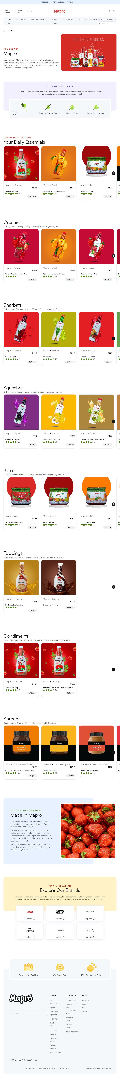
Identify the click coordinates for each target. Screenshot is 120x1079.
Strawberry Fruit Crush (89, 274)
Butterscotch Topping (14, 605)
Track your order (54, 1039)
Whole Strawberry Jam (14, 522)
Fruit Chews (53, 1024)
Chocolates (54, 1030)
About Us (20, 11)
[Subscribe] (45, 1012)
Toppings (54, 1019)
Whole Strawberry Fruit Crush (16, 274)
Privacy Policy (68, 1026)
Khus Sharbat (48, 357)
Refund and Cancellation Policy (46, 1068)
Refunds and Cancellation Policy (71, 1009)
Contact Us (70, 1000)
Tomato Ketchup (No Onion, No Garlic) (58, 688)
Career (84, 1012)
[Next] (113, 173)
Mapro (13, 31)
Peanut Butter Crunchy (89, 770)
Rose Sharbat (10, 357)
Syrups (53, 1007)
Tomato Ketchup (11, 191)
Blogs (29, 11)
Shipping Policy (69, 1018)
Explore (28, 918)
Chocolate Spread (50, 770)
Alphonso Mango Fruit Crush (54, 191)
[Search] (100, 23)
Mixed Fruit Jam (87, 191)
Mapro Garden (7, 11)
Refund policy (55, 1052)
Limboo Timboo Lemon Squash (92, 439)
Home (5, 31)
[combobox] (107, 23)
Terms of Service (53, 1046)
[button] (114, 11)
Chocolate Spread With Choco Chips (19, 770)
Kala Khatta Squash (13, 439)
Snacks (53, 1034)
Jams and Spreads (54, 1013)
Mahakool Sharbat (88, 357)
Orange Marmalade (88, 522)
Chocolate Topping (50, 605)
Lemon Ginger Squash (51, 439)
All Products (54, 1001)
